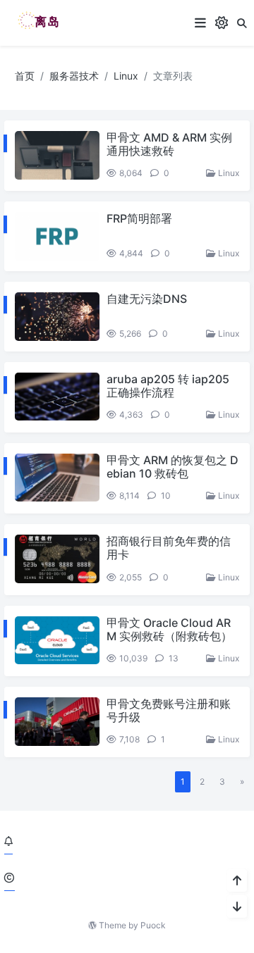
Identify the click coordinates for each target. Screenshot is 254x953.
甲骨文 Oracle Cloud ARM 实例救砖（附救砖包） (169, 629)
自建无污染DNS (147, 299)
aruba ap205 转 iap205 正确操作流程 (168, 385)
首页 (25, 76)
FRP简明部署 (139, 218)
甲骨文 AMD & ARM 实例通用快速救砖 (169, 144)
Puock (153, 925)
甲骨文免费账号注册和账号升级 (169, 710)
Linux (126, 76)
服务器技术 (74, 76)
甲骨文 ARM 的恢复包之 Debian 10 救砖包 (172, 466)
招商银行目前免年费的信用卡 (169, 547)
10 (165, 495)
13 (173, 658)
